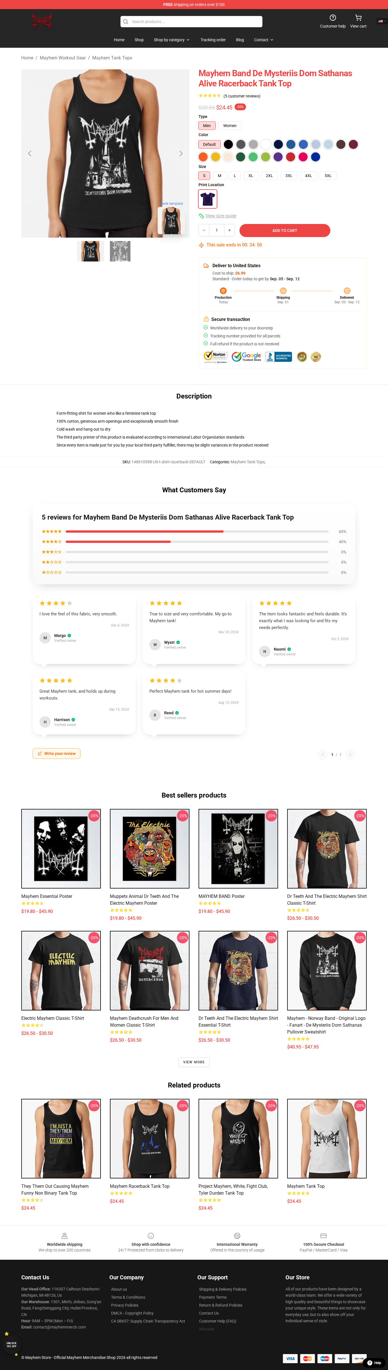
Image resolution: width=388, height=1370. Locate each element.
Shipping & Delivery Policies (223, 1289)
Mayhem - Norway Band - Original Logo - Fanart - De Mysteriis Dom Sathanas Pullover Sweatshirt (326, 1025)
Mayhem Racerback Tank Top (140, 1186)
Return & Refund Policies (220, 1305)
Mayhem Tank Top (306, 1186)
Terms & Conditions (128, 1297)
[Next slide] (181, 153)
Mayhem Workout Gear (63, 58)
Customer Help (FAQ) (217, 1321)
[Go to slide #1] (90, 251)
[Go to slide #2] (120, 251)
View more (194, 1062)
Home (27, 58)
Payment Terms (213, 1297)
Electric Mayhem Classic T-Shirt (52, 1018)
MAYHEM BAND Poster (222, 896)
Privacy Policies (124, 1305)
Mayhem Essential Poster (46, 896)
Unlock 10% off (11, 1345)
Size (202, 166)
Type (203, 116)
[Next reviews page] (350, 755)
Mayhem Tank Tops (112, 58)
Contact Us (209, 1313)
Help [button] (377, 1363)
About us (119, 1289)
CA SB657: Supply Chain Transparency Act (148, 1321)
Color (203, 134)
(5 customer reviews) (242, 96)
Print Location (211, 184)
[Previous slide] (30, 153)
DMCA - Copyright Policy (132, 1313)
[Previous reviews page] (323, 755)
